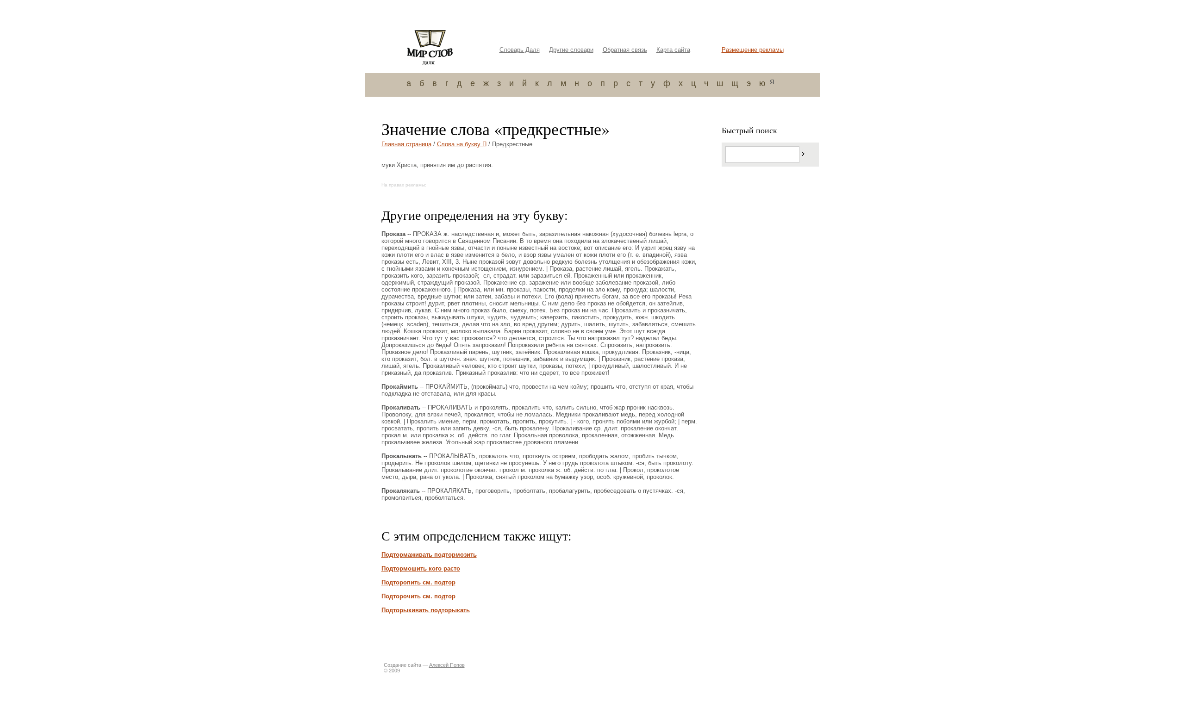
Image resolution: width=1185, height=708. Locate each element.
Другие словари (571, 49)
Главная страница (406, 144)
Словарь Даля (519, 49)
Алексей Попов (447, 665)
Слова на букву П (461, 144)
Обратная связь (625, 49)
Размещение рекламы (753, 49)
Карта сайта (673, 49)
